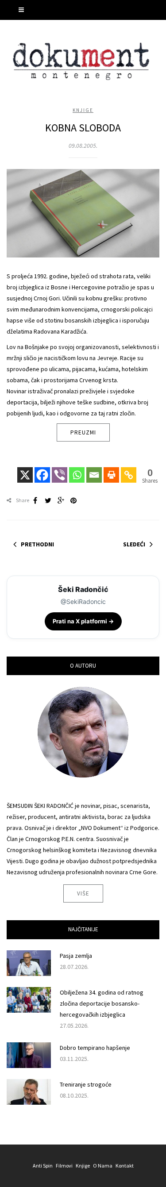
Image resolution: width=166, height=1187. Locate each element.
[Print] (111, 469)
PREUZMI (83, 432)
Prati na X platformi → (83, 621)
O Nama (102, 1165)
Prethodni (37, 544)
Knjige (83, 110)
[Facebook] (42, 469)
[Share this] (35, 500)
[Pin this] (73, 500)
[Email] (94, 469)
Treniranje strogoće (86, 1084)
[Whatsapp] (77, 469)
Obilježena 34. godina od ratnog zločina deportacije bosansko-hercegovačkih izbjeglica (101, 1003)
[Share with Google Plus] (60, 500)
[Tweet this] (47, 500)
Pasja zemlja (76, 956)
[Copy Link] (128, 469)
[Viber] (59, 469)
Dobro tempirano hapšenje (95, 1048)
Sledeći (134, 544)
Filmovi (64, 1165)
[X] (25, 469)
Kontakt (125, 1165)
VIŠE (83, 893)
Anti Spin (43, 1165)
